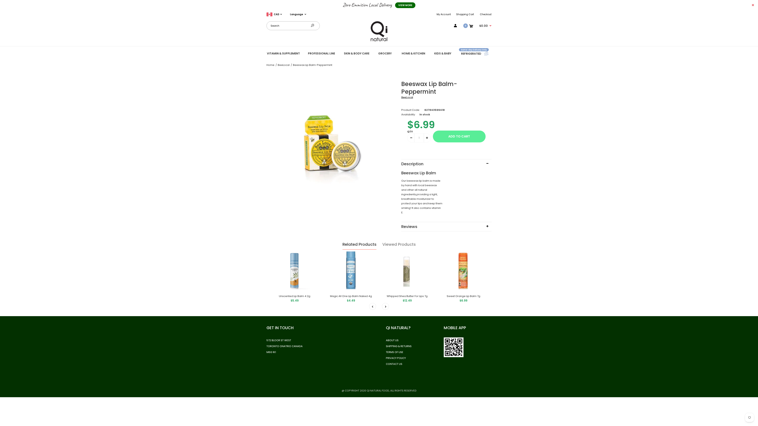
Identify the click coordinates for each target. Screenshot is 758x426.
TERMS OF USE (394, 352)
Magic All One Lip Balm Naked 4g (351, 296)
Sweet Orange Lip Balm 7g (463, 296)
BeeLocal (407, 97)
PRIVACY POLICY (396, 358)
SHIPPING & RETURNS (399, 346)
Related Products (359, 244)
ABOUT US (392, 340)
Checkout (486, 14)
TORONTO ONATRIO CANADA (284, 346)
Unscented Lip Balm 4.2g (294, 296)
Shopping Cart (465, 14)
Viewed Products (399, 244)
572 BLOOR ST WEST (278, 340)
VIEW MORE (405, 5)
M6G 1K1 (271, 352)
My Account (444, 14)
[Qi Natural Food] (379, 41)
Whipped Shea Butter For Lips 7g (407, 296)
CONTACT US (394, 364)
